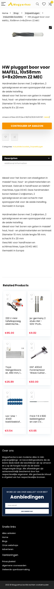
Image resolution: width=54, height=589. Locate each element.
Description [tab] (10, 158)
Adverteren (7, 549)
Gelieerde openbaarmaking (16, 569)
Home (5, 13)
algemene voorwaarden (14, 565)
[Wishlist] (44, 4)
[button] (50, 27)
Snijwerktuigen (32, 13)
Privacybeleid (8, 561)
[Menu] (3, 4)
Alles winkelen (9, 533)
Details (46, 117)
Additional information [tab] (15, 163)
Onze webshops (10, 545)
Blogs (4, 541)
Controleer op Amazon (27, 126)
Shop (16, 13)
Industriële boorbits (12, 16)
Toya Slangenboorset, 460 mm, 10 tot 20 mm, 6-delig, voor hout (13, 374)
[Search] (37, 4)
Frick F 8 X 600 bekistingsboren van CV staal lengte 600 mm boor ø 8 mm (38, 423)
